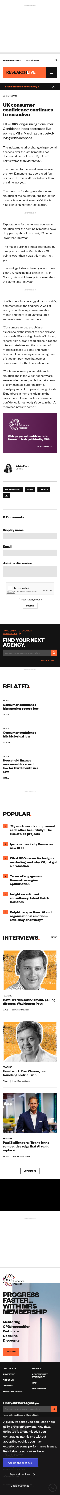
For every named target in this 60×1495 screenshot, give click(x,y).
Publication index (13, 1391)
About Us (8, 1379)
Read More (43, 446)
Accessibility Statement (40, 1375)
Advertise (9, 1374)
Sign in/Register (33, 60)
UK (6, 495)
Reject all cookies (20, 1474)
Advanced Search (49, 660)
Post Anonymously (31, 599)
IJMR (34, 1382)
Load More (30, 1170)
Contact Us (9, 1368)
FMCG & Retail (13, 489)
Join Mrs (8, 1385)
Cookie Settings (20, 1485)
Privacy (36, 1368)
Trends (43, 489)
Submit (30, 605)
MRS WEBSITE (39, 1388)
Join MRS (11, 1351)
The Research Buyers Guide (17, 632)
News (30, 489)
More (54, 937)
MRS (18, 60)
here (40, 1451)
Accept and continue (20, 1462)
